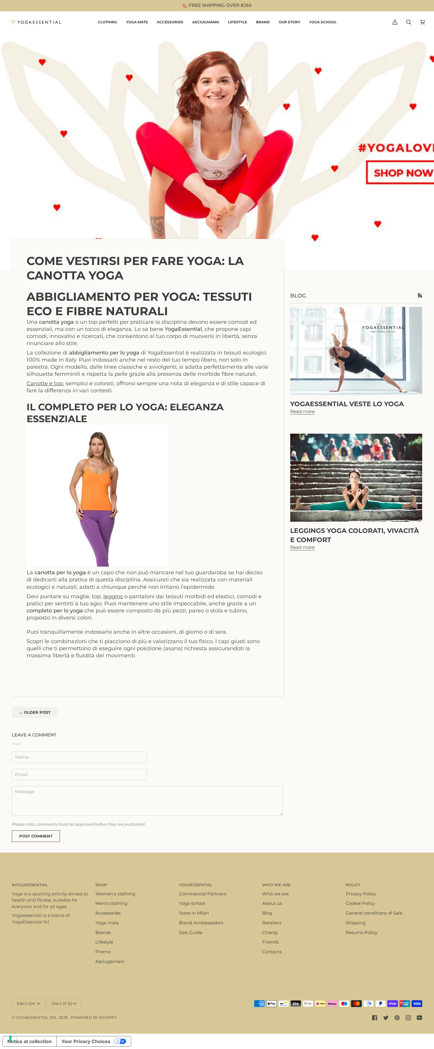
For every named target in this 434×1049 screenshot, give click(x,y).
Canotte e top (45, 383)
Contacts (272, 951)
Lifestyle (104, 942)
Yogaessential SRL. (37, 1017)
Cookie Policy (360, 903)
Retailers (271, 923)
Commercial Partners (202, 894)
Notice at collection (29, 1041)
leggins (113, 596)
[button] (107, 22)
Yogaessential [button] (196, 884)
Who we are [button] (276, 884)
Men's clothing (111, 903)
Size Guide (190, 932)
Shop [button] (101, 884)
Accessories (107, 913)
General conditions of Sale (374, 913)
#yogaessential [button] (30, 884)
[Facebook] (374, 1017)
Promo (102, 951)
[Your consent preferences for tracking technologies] (10, 1038)
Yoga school (192, 903)
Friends (270, 942)
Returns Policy (361, 932)
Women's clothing (115, 894)
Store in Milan (194, 913)
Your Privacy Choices (85, 1041)
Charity (270, 932)
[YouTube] (419, 1017)
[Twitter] (386, 1017)
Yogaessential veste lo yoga (347, 404)
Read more (302, 411)
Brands (103, 932)
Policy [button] (353, 884)
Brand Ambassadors (201, 923)
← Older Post (34, 712)
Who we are (275, 894)
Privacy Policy (361, 894)
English (26, 1003)
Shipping (356, 923)
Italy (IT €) (61, 1003)
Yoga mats (107, 923)
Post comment (36, 836)
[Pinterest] (397, 1017)
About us (272, 903)
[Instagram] (408, 1017)
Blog (267, 913)
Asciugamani (109, 961)
